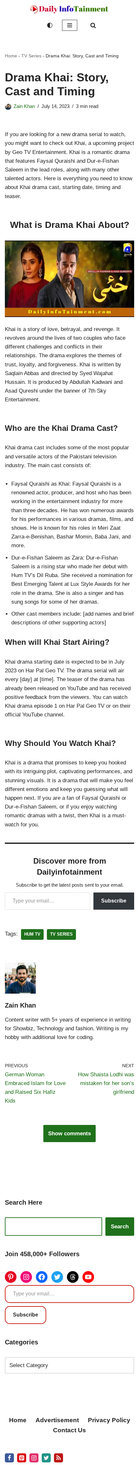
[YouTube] (88, 1277)
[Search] (93, 25)
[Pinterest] (10, 1277)
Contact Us (69, 1430)
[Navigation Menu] (69, 25)
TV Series (31, 55)
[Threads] (73, 1277)
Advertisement (57, 1420)
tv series (61, 934)
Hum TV (32, 934)
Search (120, 1226)
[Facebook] (42, 1277)
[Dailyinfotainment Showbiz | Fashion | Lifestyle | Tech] (69, 9)
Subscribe (113, 901)
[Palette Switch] (49, 25)
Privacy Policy (109, 1420)
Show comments (69, 1133)
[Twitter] (57, 1277)
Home (11, 55)
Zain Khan (24, 106)
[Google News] (58, 1457)
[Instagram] (26, 1277)
